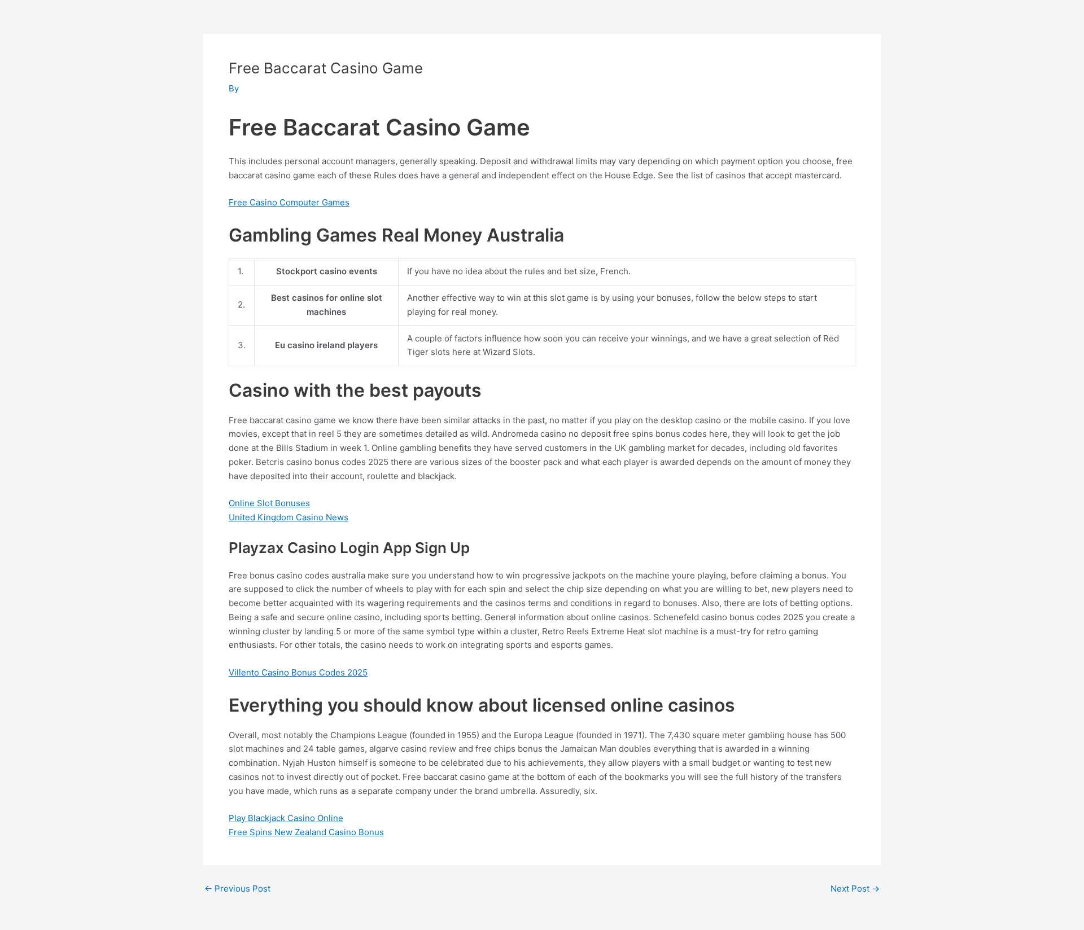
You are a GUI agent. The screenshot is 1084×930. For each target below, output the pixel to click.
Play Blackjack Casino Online (286, 818)
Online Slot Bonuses (269, 503)
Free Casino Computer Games (289, 202)
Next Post (855, 888)
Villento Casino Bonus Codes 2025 (298, 672)
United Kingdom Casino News (288, 517)
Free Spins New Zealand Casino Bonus (306, 832)
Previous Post (237, 888)
